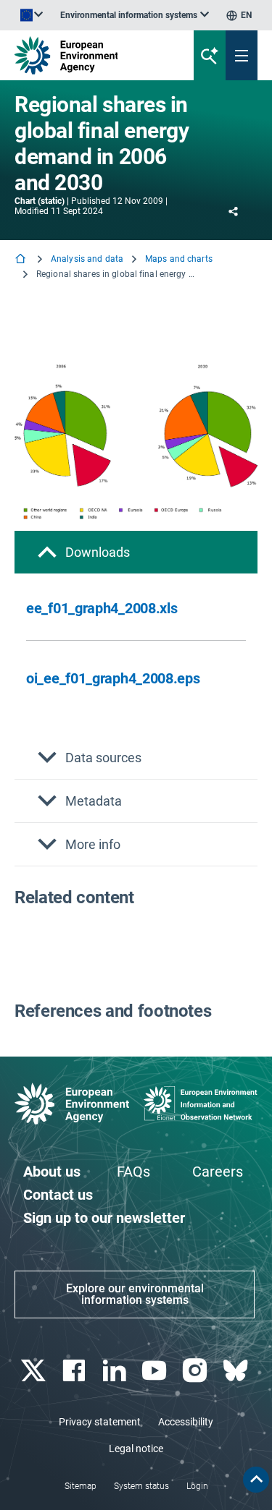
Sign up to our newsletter (104, 1218)
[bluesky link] (236, 1371)
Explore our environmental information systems (135, 1294)
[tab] (136, 552)
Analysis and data (87, 259)
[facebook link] (75, 1371)
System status (141, 1486)
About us (52, 1171)
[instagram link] (196, 1371)
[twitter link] (34, 1371)
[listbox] (134, 15)
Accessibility (185, 1422)
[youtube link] (156, 1371)
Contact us (58, 1194)
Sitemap (80, 1486)
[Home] (22, 260)
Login (197, 1486)
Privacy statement (100, 1422)
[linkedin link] (115, 1371)
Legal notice (136, 1448)
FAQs (133, 1171)
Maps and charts (179, 259)
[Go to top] (256, 1480)
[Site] (92, 55)
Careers (217, 1171)
